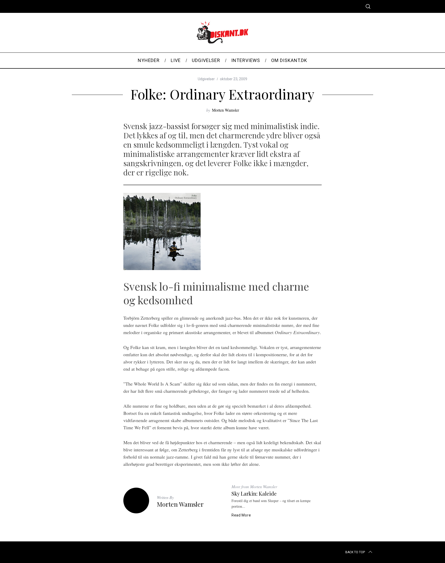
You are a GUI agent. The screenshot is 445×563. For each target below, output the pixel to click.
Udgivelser (206, 79)
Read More (241, 515)
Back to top (355, 552)
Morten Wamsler (225, 110)
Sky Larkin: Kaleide (254, 493)
